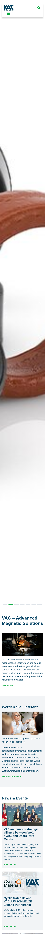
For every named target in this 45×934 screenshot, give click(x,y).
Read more (11, 864)
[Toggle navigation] (8, 13)
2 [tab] (11, 604)
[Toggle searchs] (38, 8)
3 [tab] (17, 604)
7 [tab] (40, 604)
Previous (5, 304)
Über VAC (9, 685)
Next (40, 304)
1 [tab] (5, 604)
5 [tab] (28, 604)
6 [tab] (34, 604)
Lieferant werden (13, 776)
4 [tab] (22, 604)
